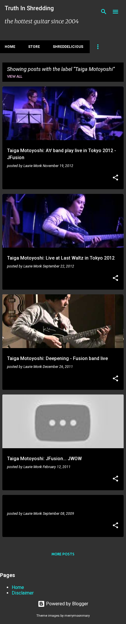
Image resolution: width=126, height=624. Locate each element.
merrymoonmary (77, 616)
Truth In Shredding (29, 8)
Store (34, 47)
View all (14, 76)
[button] (115, 178)
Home (10, 47)
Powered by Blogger (66, 603)
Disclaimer (23, 593)
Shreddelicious (68, 47)
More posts (63, 554)
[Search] (103, 12)
